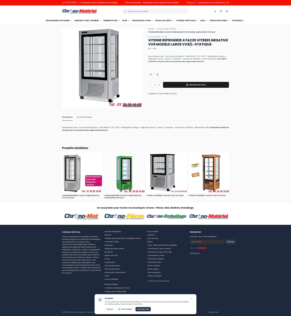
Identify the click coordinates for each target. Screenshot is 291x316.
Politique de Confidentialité (115, 291)
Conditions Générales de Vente (117, 288)
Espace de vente (111, 255)
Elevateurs (109, 252)
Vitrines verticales (154, 276)
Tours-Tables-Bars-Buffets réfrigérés (162, 245)
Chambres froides (112, 242)
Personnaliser (126, 309)
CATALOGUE (194, 253)
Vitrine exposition (154, 272)
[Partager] (157, 74)
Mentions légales (111, 284)
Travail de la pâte (154, 262)
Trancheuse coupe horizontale (159, 252)
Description (67, 117)
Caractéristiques (84, 117)
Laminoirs (151, 235)
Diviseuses (109, 245)
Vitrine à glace (153, 269)
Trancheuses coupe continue (159, 248)
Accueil (151, 29)
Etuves (107, 259)
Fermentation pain (112, 269)
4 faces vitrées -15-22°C (166, 29)
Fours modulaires (111, 279)
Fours (107, 276)
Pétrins (150, 242)
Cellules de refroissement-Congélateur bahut (123, 238)
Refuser (110, 309)
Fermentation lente (112, 265)
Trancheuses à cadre (155, 255)
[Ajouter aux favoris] (150, 74)
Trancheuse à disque (155, 259)
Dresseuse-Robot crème (114, 248)
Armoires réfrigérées (113, 231)
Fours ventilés (152, 231)
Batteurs (108, 235)
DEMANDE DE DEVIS (197, 84)
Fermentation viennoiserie (115, 272)
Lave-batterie (152, 238)
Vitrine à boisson (153, 265)
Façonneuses (110, 262)
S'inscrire (230, 242)
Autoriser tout (143, 309)
